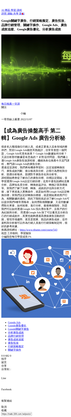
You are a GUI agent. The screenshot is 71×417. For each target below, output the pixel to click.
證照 (4, 13)
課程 (19, 10)
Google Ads (14, 322)
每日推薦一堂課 (10, 103)
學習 (14, 10)
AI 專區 (6, 10)
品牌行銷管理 (16, 336)
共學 (16, 13)
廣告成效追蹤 (16, 339)
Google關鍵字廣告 (18, 329)
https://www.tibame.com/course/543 (38, 229)
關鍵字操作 (14, 349)
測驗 (10, 13)
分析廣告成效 (16, 332)
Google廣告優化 (17, 325)
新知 (21, 13)
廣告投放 (13, 342)
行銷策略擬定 (16, 346)
